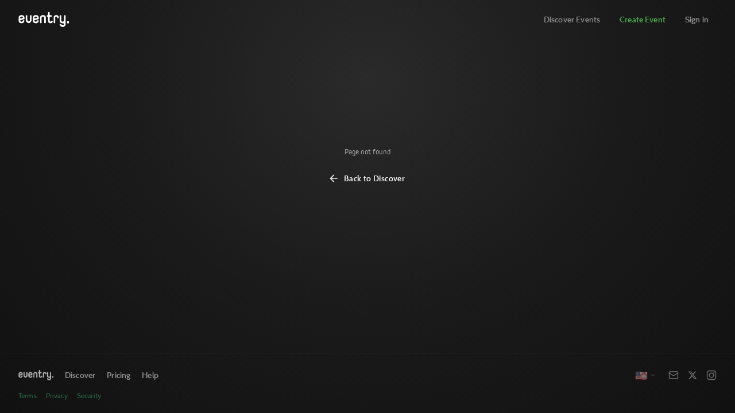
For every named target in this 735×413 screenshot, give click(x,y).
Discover (80, 375)
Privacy (57, 395)
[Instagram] (711, 375)
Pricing (118, 375)
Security (89, 395)
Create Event (643, 19)
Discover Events (572, 19)
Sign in (697, 19)
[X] (692, 375)
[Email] (673, 375)
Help (150, 375)
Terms (27, 395)
